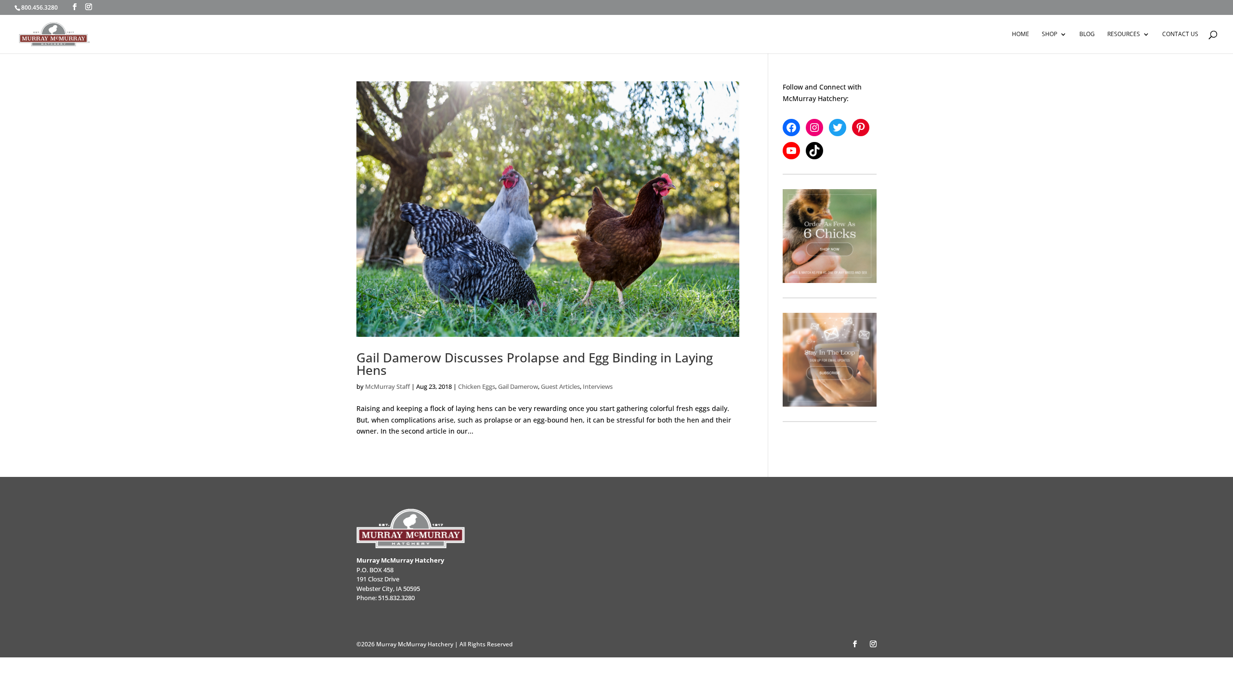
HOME (1020, 34)
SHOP (1049, 34)
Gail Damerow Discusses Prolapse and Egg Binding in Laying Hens (534, 364)
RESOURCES (1123, 34)
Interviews (598, 386)
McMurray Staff (387, 386)
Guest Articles (560, 386)
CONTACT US (1180, 34)
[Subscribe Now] (830, 360)
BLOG (1087, 34)
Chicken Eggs (476, 386)
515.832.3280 (396, 597)
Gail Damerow (518, 386)
